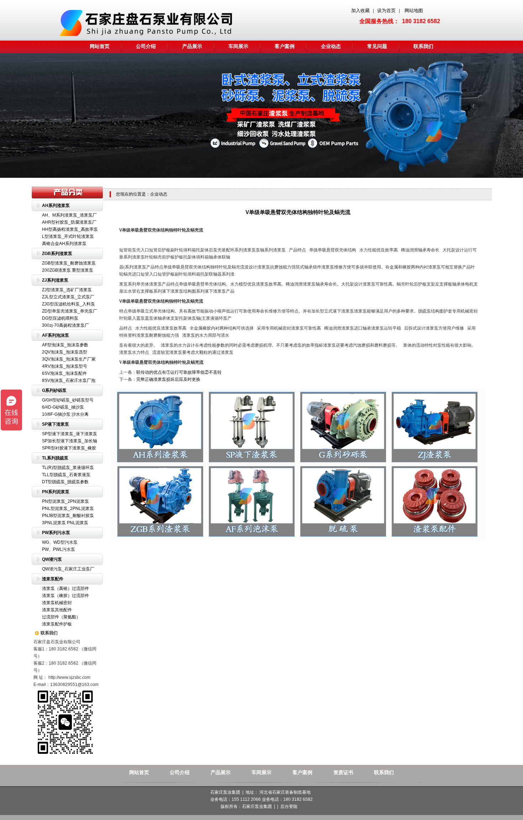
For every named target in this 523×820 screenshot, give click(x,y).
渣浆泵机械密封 (57, 602)
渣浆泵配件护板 (57, 624)
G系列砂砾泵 (54, 390)
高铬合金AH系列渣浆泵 (64, 243)
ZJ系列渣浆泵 (55, 280)
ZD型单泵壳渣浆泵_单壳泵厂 (69, 311)
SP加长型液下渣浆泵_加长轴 (69, 440)
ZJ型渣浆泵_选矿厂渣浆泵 (67, 289)
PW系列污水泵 (56, 532)
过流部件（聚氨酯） (61, 616)
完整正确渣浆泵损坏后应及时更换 (168, 379)
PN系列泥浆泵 (55, 491)
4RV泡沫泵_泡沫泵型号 (64, 366)
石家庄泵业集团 (257, 806)
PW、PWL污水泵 (58, 549)
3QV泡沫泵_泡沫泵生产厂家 (69, 359)
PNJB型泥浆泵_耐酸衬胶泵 (68, 515)
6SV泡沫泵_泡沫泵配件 (64, 373)
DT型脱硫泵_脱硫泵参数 (65, 481)
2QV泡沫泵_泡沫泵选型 (64, 352)
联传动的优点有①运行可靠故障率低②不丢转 (179, 372)
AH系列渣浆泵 (56, 205)
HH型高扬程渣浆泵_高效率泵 (70, 229)
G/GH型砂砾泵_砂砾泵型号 (68, 400)
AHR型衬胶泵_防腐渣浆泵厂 (69, 222)
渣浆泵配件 (52, 578)
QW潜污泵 (52, 559)
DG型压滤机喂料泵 (60, 318)
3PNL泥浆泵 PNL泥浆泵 (65, 522)
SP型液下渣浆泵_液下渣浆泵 (69, 433)
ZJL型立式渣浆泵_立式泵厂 (68, 296)
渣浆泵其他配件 (57, 609)
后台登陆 (288, 806)
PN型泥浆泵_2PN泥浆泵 (65, 501)
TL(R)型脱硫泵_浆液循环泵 (68, 467)
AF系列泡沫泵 (55, 335)
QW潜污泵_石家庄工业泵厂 (68, 568)
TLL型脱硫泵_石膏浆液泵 (66, 474)
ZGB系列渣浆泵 (57, 253)
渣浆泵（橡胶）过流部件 (65, 595)
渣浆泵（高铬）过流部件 (65, 588)
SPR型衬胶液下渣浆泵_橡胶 (69, 448)
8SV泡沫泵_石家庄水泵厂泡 (68, 380)
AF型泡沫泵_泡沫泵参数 (65, 344)
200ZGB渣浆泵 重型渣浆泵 (67, 270)
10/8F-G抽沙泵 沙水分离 (65, 414)
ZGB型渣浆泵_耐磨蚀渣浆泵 (69, 263)
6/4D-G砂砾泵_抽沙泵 (63, 407)
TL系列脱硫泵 (55, 458)
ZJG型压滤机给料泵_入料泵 (68, 304)
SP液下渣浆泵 (55, 424)
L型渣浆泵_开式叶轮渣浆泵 (68, 236)
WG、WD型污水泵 (60, 542)
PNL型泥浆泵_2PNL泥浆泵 (68, 508)
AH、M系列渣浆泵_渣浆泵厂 (69, 215)
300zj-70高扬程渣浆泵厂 (65, 325)
